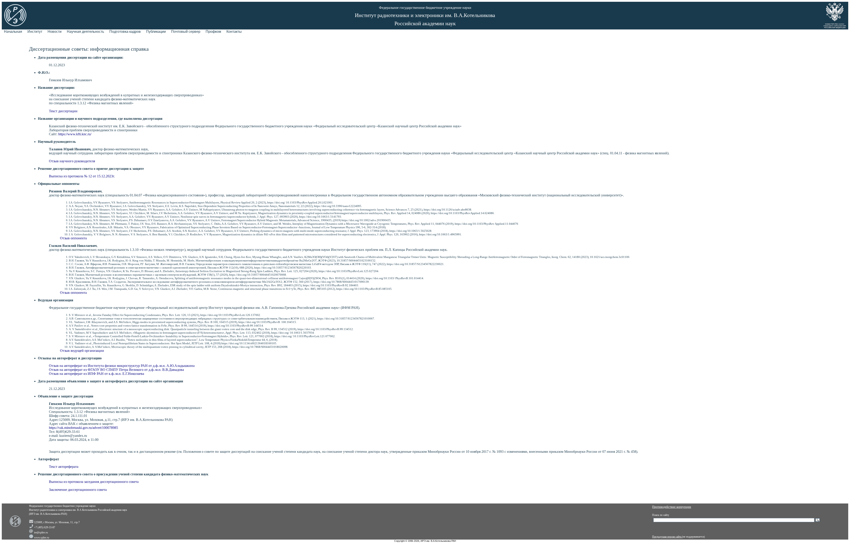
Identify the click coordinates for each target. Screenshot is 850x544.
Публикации (156, 31)
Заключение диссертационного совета (78, 490)
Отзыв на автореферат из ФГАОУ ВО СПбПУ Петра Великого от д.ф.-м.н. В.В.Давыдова (116, 370)
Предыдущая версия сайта (667, 536)
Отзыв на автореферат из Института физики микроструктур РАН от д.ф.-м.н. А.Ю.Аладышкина (122, 366)
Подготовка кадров (125, 31)
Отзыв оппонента (73, 238)
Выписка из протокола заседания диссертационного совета (94, 482)
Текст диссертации (63, 111)
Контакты (234, 31)
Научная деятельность (85, 31)
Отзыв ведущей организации (82, 350)
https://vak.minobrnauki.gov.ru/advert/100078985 (83, 428)
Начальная (13, 31)
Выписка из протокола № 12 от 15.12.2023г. (82, 176)
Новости (55, 31)
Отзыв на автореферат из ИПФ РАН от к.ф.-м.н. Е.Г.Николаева (96, 374)
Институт (34, 31)
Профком (213, 31)
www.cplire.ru (41, 537)
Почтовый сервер (185, 31)
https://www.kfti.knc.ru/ (74, 134)
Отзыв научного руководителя (72, 161)
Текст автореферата (63, 466)
